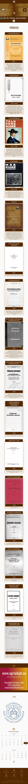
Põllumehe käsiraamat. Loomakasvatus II (14, 319)
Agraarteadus (14, 33)
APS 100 (5, 18)
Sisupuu (6, 776)
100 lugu (12, 18)
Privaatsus (14, 772)
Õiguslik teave (6, 772)
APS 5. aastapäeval (15, 549)
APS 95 (15, 202)
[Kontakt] (14, 21)
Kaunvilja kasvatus (14, 512)
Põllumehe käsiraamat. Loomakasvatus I (14, 363)
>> (16, 733)
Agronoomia (15, 75)
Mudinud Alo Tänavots (15, 782)
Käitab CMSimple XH (5, 782)
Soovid (18, 18)
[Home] (3, 10)
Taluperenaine (14, 118)
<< (11, 733)
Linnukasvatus (14, 280)
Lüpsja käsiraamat (15, 477)
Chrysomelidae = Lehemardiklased (14, 624)
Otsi (22, 776)
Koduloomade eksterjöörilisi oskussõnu (14, 404)
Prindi (14, 776)
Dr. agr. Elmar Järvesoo (14, 244)
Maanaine (14, 161)
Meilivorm (22, 772)
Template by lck (23, 782)
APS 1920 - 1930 (14, 440)
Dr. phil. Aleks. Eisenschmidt (14, 586)
